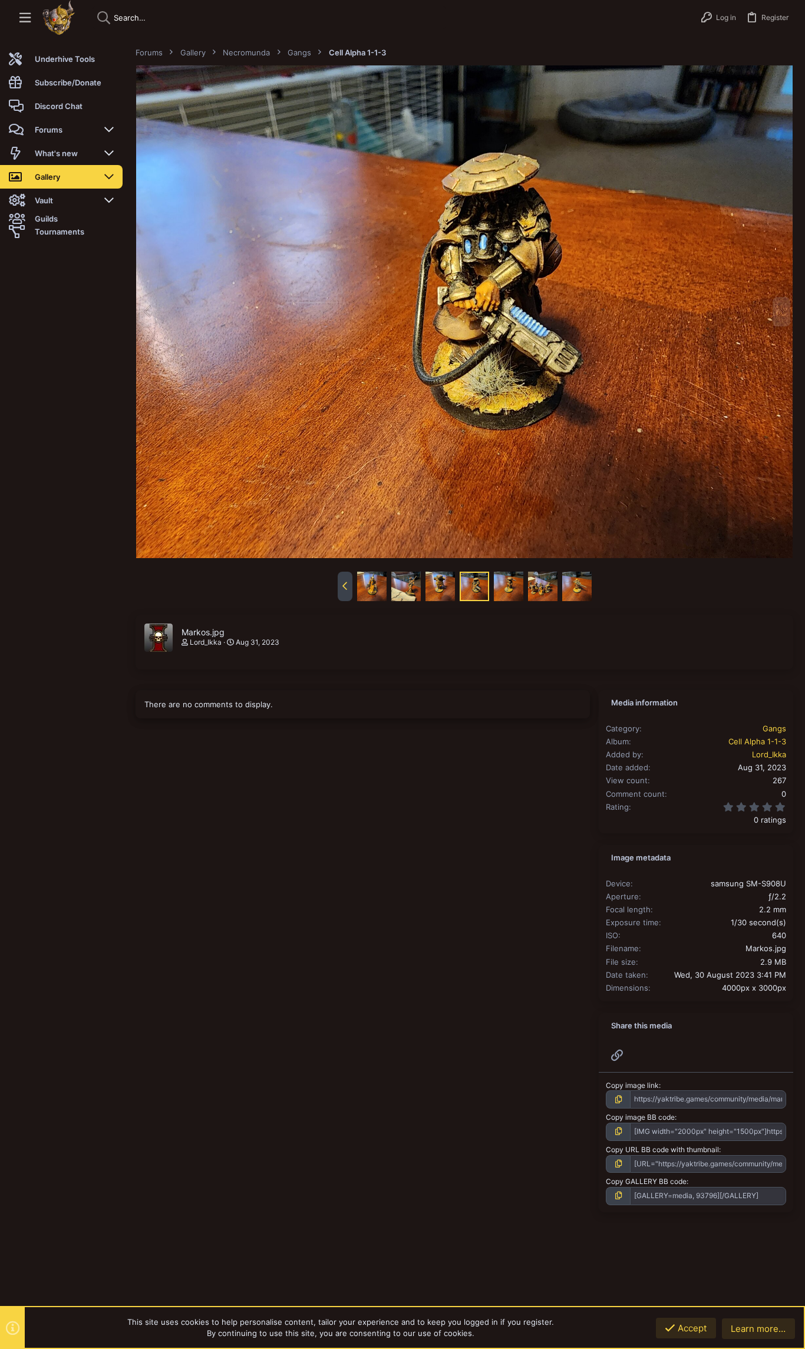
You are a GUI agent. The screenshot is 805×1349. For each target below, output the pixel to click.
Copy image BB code (640, 1117)
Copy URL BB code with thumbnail (662, 1149)
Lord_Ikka (206, 642)
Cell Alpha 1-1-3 (757, 741)
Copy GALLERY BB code (646, 1181)
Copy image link (632, 1085)
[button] (25, 18)
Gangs (774, 728)
